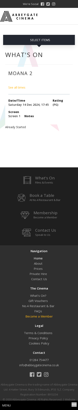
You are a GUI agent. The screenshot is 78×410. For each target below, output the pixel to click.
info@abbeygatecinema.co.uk (39, 365)
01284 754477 (39, 360)
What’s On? (38, 295)
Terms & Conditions (38, 333)
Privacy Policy (38, 338)
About (38, 263)
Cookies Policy (39, 343)
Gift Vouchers (38, 301)
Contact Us (39, 279)
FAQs (38, 311)
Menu (6, 405)
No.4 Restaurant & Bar (38, 306)
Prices (38, 268)
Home (38, 258)
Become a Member (39, 316)
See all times (16, 87)
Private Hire (38, 274)
